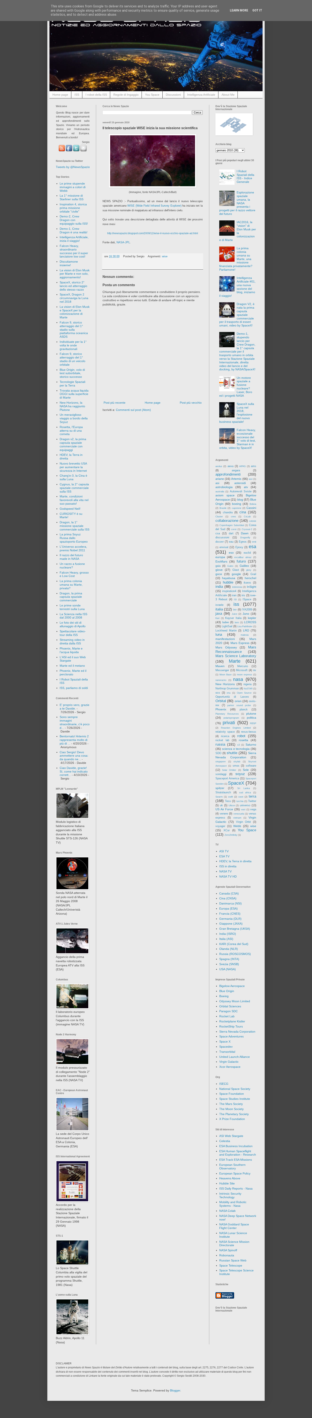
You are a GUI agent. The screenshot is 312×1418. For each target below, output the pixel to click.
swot (240, 796)
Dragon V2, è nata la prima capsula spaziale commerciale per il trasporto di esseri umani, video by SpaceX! (237, 314)
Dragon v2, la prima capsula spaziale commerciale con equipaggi (73, 444)
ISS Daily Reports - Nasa (236, 1188)
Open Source (244, 693)
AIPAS (242, 466)
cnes (233, 516)
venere (224, 813)
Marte (234, 661)
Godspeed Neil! (70, 508)
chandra (228, 512)
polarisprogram (231, 718)
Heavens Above (229, 1178)
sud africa (245, 792)
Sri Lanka (243, 788)
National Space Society (234, 1088)
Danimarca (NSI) (230, 903)
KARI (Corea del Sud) (233, 944)
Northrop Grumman (227, 688)
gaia (218, 565)
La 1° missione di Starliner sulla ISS (71, 197)
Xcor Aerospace (229, 1066)
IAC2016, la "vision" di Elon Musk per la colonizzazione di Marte (237, 231)
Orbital (220, 701)
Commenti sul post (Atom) (133, 410)
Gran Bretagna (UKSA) (234, 928)
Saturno (251, 744)
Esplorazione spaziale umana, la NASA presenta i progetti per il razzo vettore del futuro (237, 203)
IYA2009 (247, 609)
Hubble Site (227, 1183)
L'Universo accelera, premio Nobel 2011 (73, 548)
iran (234, 595)
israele (219, 604)
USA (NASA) (227, 969)
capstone (236, 508)
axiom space (225, 495)
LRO (246, 630)
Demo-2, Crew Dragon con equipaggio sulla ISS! (74, 220)
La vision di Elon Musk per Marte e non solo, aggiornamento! (75, 274)
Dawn (245, 533)
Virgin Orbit (243, 821)
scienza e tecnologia (236, 748)
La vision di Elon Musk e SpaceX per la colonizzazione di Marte (75, 312)
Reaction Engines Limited (236, 727)
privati (229, 722)
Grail (253, 574)
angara (236, 470)
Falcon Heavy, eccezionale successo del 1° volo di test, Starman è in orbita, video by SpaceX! (237, 438)
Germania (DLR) (230, 918)
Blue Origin (226, 991)
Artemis (236, 478)
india (219, 587)
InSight (251, 586)
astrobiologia (224, 487)
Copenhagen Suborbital (231, 525)
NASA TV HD (228, 876)
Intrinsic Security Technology (230, 1195)
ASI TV (224, 851)
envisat (223, 547)
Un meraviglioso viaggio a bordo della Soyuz (74, 418)
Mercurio (242, 666)
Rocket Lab (227, 1016)
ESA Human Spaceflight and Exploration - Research (237, 1152)
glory (248, 570)
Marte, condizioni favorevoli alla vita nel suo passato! (74, 500)
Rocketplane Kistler (232, 1021)
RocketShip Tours (231, 1026)
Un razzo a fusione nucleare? (72, 565)
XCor (226, 830)
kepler (252, 618)
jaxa (218, 614)
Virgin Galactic (229, 1061)
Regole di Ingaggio (126, 94)
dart (231, 533)
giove (219, 569)
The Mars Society (231, 1104)
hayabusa (228, 578)
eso (231, 552)
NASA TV (225, 871)
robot (241, 736)
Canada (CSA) (229, 893)
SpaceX (236, 783)
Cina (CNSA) (227, 898)
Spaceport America (227, 778)
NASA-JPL (123, 242)
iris (243, 595)
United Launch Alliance (234, 1056)
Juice (234, 614)
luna (218, 635)
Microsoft (241, 670)
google (236, 574)
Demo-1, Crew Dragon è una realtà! (73, 230)
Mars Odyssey (226, 647)
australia (219, 491)
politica (251, 717)
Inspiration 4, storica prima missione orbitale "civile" (73, 208)
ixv (235, 609)
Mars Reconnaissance (235, 649)
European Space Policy (234, 1173)
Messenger (222, 670)
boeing (236, 503)
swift (230, 796)
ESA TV (224, 856)
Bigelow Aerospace (232, 986)
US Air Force (224, 809)
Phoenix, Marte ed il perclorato (73, 672)
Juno (246, 613)
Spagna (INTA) (229, 959)
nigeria (247, 684)
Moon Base (225, 674)
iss (236, 604)
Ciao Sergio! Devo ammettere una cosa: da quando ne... (74, 755)
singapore (220, 761)
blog (240, 499)
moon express (244, 674)
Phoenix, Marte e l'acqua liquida (71, 650)
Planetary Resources (227, 713)
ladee (225, 622)
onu (228, 693)
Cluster (219, 516)
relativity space (225, 731)
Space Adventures (231, 1036)
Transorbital (227, 1051)
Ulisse (232, 805)
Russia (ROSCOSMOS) (235, 954)
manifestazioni (225, 639)
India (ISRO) (227, 933)
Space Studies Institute (234, 1098)
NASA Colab (227, 1210)
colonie (252, 521)
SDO (218, 753)
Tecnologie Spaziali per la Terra (72, 383)
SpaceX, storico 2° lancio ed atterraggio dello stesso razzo (73, 286)
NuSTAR (248, 688)
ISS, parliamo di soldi (74, 688)
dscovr (219, 541)
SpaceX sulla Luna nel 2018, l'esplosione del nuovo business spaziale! (236, 412)
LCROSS (250, 622)
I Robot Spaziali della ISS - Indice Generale (245, 176)
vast (243, 809)
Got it (257, 10)
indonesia (237, 587)
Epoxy (239, 547)
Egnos (243, 541)
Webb (237, 826)
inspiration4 (229, 591)
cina (242, 512)
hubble (228, 582)
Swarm (219, 796)
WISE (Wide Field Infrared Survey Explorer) (154, 205)
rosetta (243, 740)
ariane (219, 478)
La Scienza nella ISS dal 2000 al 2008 (73, 615)
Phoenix (220, 709)
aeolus (218, 466)
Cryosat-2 (247, 529)
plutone (251, 713)
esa (252, 546)
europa (220, 557)
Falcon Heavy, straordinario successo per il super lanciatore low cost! (74, 251)
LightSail (227, 626)
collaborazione (226, 521)
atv (246, 487)
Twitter (252, 801)
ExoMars (221, 561)
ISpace (247, 599)
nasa (238, 679)
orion (238, 701)
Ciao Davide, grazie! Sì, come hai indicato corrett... (74, 771)
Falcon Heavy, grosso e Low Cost (74, 574)
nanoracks (220, 680)
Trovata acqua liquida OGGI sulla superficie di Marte (74, 394)
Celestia (224, 1141)
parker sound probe (239, 705)
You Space (152, 94)
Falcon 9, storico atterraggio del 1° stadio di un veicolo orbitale (72, 359)
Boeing (224, 996)
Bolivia (253, 504)
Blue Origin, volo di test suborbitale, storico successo (72, 373)
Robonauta (226, 1255)
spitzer (219, 788)
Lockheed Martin (226, 630)
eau (231, 541)
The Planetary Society (234, 1114)
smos (236, 765)
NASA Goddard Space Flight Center (234, 1226)
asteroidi (240, 483)
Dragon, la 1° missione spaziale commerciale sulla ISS (74, 526)
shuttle (232, 753)
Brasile (222, 508)
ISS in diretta (227, 866)
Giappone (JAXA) (231, 923)
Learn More (239, 10)
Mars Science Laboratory (235, 656)
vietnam (237, 817)
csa (217, 533)
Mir (254, 670)
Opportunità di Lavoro (232, 696)
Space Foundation (231, 1093)
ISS (76, 94)
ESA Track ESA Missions (235, 1159)
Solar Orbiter (229, 770)
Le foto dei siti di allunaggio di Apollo (73, 624)
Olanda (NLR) (228, 948)
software (251, 765)
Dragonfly (245, 537)
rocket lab (222, 740)
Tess (228, 801)
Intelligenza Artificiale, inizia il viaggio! (74, 238)
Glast (235, 569)
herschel (250, 578)
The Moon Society (231, 1109)
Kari (217, 618)
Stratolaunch (223, 792)
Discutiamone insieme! (69, 263)
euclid (247, 552)
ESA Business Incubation (236, 1146)
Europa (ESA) (228, 908)
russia (220, 744)
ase (251, 479)
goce (218, 574)
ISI (235, 599)
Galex (230, 566)
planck (244, 709)
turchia (239, 801)
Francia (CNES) (229, 913)
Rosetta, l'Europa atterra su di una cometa (71, 430)
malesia (245, 635)
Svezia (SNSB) (229, 964)
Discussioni (173, 94)
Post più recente (114, 402)
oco (217, 692)
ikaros (247, 582)
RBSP (253, 723)
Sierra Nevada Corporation (237, 1031)
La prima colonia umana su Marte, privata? (71, 584)
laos (237, 622)
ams (253, 466)
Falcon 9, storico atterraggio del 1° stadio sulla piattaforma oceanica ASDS (74, 329)
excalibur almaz (243, 557)
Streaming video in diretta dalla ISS (72, 641)
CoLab (247, 516)
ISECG (223, 1083)
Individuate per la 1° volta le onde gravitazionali (73, 345)
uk (221, 805)
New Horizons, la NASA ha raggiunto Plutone (72, 406)
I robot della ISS (96, 94)
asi (217, 483)
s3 (238, 744)
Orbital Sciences (230, 1006)
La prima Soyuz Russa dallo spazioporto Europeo (74, 538)
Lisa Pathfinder (245, 626)
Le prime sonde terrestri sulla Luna (72, 607)
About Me (228, 94)
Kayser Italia (233, 618)
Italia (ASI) (226, 939)
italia (219, 609)
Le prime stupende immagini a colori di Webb (73, 187)
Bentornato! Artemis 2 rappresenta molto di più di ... (74, 740)
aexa (230, 466)
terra (252, 796)
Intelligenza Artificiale (201, 94)
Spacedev (226, 1046)
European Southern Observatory (232, 1166)
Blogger (175, 1390)
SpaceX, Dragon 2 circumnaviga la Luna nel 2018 (74, 298)
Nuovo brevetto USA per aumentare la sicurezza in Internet (73, 467)
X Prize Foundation (232, 1119)
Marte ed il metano (72, 665)
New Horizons (225, 684)
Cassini (251, 508)
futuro (241, 561)
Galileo (244, 565)
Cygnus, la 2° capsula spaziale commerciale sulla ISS (74, 488)
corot (233, 529)
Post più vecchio (191, 402)
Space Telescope (230, 1265)
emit (254, 541)
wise (164, 256)
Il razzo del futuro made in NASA (71, 556)
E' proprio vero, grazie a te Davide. (74, 706)
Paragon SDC (228, 1011)
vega (253, 809)
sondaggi (220, 774)
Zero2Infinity (231, 835)
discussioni (222, 537)
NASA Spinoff (228, 1250)
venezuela (238, 813)
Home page (60, 94)
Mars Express (239, 643)
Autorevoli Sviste (241, 491)
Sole (246, 769)
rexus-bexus (248, 731)
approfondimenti (228, 474)
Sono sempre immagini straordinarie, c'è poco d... (75, 722)
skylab (236, 761)
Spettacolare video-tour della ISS (73, 633)
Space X (224, 1041)
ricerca (225, 736)
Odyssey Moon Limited (234, 1001)
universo (245, 805)
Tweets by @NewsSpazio (73, 167)
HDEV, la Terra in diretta (235, 861)
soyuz (240, 774)
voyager (220, 826)
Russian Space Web (232, 1260)
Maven (220, 666)
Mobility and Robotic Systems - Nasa (232, 1203)
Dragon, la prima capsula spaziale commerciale (71, 597)
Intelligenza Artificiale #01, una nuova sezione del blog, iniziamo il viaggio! (237, 286)
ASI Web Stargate (231, 1136)
